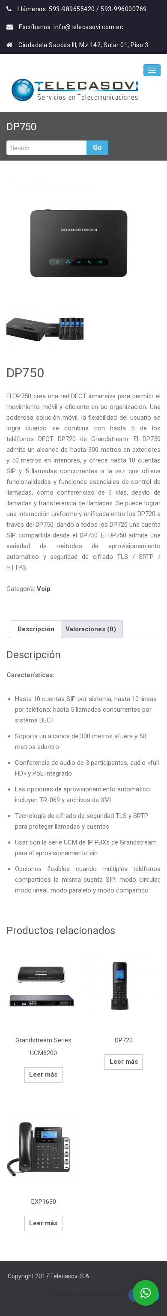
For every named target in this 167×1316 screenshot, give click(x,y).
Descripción (36, 629)
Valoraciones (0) (91, 629)
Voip (44, 589)
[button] (145, 1293)
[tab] (36, 629)
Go (97, 147)
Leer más (43, 1074)
